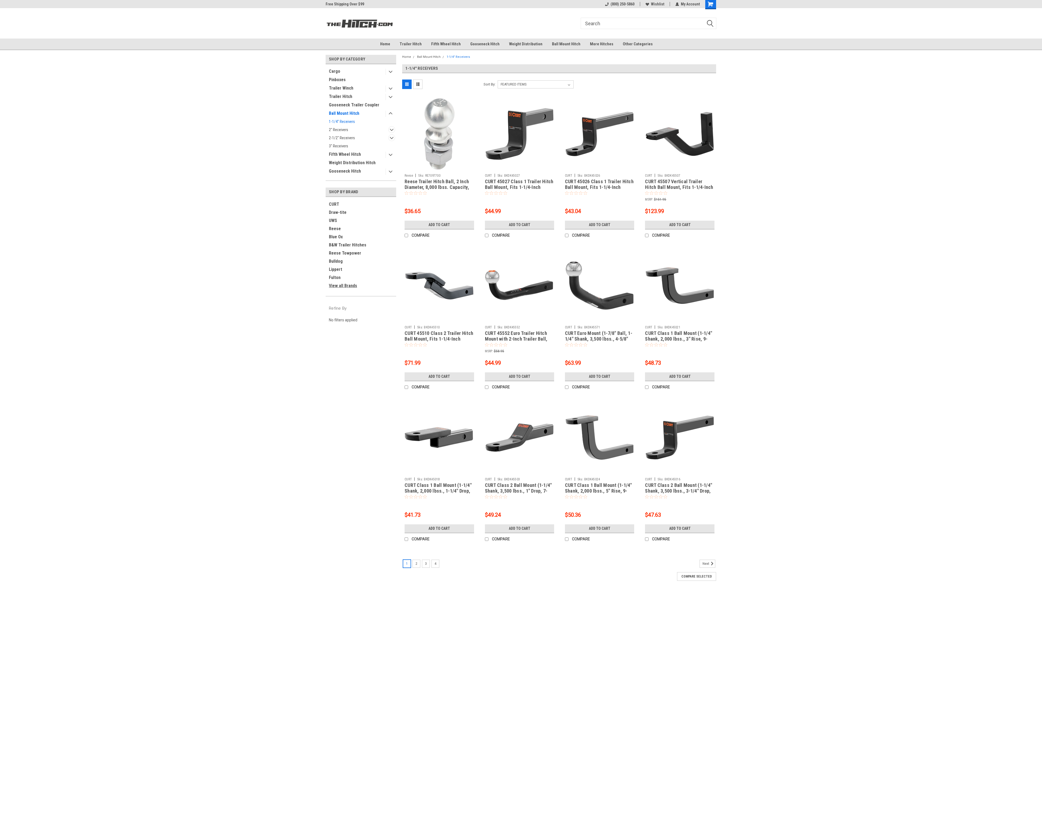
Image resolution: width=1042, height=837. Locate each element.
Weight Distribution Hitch (352, 162)
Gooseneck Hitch (485, 44)
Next (706, 564)
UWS (333, 220)
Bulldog (336, 261)
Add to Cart (439, 225)
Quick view (439, 167)
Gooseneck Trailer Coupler (354, 104)
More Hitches (601, 44)
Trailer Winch (341, 88)
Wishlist (657, 4)
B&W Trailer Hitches (347, 245)
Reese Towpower (345, 253)
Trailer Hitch (411, 44)
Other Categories (638, 44)
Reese (335, 228)
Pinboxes (337, 79)
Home (385, 44)
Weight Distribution (525, 44)
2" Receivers (338, 129)
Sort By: (489, 84)
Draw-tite (338, 212)
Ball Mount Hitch (566, 44)
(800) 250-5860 (622, 4)
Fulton (335, 277)
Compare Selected (696, 576)
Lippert (335, 269)
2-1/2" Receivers (342, 137)
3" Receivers (338, 146)
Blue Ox (336, 236)
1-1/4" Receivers (342, 121)
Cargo (334, 71)
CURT (334, 204)
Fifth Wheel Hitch (446, 44)
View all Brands (343, 285)
